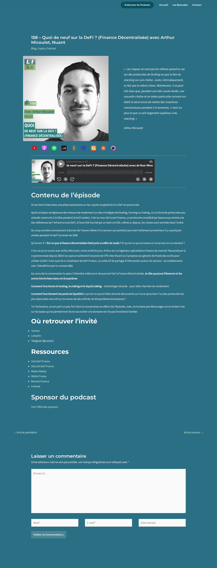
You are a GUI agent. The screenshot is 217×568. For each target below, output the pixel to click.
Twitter (35, 331)
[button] (137, 5)
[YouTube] (36, 148)
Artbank (35, 386)
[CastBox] (105, 148)
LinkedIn (36, 335)
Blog (33, 48)
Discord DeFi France (42, 366)
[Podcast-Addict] (95, 148)
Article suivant (193, 432)
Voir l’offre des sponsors (44, 407)
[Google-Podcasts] (75, 148)
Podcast (51, 48)
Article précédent (25, 432)
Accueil (163, 4)
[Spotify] (56, 148)
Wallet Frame (38, 376)
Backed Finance (40, 381)
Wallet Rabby (38, 371)
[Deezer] (66, 148)
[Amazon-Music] (85, 148)
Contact (197, 4)
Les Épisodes (180, 4)
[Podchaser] (115, 148)
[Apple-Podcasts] (46, 148)
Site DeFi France (40, 361)
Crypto (41, 48)
